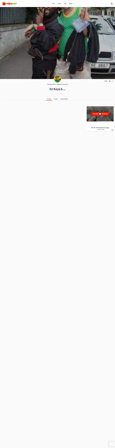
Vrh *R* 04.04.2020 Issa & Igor (100, 128)
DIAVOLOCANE (100, 129)
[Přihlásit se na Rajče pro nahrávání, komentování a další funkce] (112, 3)
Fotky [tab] (49, 99)
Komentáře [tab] (64, 99)
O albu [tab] (56, 99)
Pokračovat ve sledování (100, 114)
